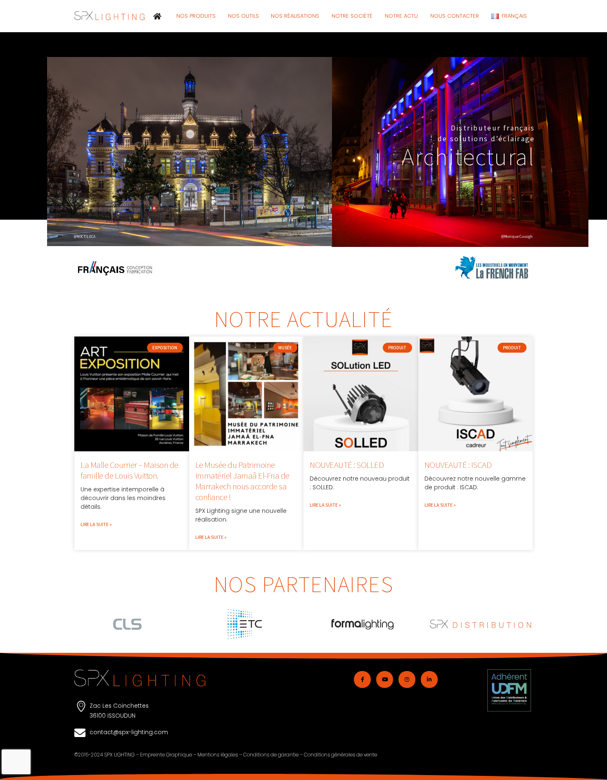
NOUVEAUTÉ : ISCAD (458, 464)
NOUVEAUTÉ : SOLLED (347, 464)
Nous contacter (454, 16)
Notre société (352, 16)
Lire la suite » (96, 524)
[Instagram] (406, 679)
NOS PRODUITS (196, 16)
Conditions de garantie (271, 754)
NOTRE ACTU (401, 16)
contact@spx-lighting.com (129, 732)
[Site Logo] (109, 15)
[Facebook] (362, 679)
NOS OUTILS (243, 16)
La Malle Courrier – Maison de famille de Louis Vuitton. (129, 470)
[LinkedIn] (429, 679)
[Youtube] (384, 679)
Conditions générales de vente (340, 754)
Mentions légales (217, 754)
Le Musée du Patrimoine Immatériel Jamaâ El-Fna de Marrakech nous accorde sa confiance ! (242, 481)
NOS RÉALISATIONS (295, 16)
